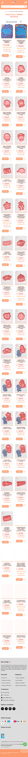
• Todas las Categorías (19, 677)
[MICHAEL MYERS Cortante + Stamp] (10, 406)
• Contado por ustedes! (6, 680)
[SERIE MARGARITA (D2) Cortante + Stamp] (10, 648)
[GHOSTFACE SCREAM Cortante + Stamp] (24, 372)
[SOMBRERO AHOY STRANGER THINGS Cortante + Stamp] (10, 373)
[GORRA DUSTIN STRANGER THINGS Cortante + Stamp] (24, 193)
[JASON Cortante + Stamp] (24, 406)
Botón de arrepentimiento (6, 745)
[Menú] (2, 3)
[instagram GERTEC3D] (2, 708)
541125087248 (6, 692)
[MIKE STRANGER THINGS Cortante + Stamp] (10, 125)
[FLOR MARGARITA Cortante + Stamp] (24, 614)
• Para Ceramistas (19, 680)
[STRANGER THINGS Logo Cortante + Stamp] (10, 264)
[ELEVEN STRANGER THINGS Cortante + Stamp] (24, 91)
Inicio (6, 11)
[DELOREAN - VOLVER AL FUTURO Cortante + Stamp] (10, 506)
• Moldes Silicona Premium (20, 685)
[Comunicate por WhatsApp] (25, 744)
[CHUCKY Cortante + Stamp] (24, 471)
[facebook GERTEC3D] (6, 708)
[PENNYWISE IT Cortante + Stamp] (10, 439)
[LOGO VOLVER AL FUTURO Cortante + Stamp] (24, 505)
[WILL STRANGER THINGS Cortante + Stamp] (10, 158)
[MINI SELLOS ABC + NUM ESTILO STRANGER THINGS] (24, 56)
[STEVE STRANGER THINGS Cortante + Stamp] (24, 125)
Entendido (24, 751)
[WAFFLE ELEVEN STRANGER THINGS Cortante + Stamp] (24, 265)
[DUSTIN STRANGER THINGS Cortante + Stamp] (10, 91)
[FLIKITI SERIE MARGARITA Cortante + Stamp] (10, 613)
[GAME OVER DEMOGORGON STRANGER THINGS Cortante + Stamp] (24, 304)
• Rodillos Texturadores (20, 683)
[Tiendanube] (5, 747)
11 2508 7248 (6, 695)
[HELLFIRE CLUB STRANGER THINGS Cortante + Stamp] (10, 300)
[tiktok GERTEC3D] (14, 708)
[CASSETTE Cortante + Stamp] (10, 191)
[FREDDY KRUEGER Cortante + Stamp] (24, 439)
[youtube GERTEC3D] (10, 708)
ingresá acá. (22, 744)
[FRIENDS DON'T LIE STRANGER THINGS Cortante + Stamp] (10, 339)
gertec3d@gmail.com (7, 697)
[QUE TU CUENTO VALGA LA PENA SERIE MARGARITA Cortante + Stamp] (24, 579)
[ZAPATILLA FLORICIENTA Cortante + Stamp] (10, 575)
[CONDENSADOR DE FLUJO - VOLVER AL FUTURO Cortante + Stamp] (24, 541)
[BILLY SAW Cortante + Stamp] (10, 471)
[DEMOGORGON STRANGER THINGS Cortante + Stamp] (10, 231)
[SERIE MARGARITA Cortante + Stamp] (24, 647)
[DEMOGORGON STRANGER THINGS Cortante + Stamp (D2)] (24, 228)
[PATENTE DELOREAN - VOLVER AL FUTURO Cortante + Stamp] (10, 542)
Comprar (5, 91)
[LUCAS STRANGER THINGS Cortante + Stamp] (24, 158)
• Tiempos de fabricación (6, 685)
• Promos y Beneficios (5, 683)
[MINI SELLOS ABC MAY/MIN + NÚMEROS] (10, 55)
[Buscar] (25, 6)
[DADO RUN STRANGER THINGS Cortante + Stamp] (24, 339)
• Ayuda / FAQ (4, 677)
